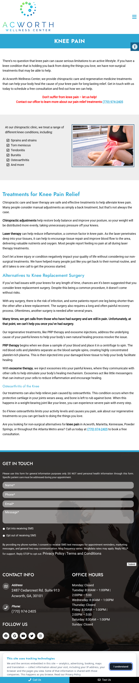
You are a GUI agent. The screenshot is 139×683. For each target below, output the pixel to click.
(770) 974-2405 (113, 102)
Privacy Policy (53, 553)
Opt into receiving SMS (20, 528)
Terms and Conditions (83, 553)
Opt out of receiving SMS (21, 535)
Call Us (36, 679)
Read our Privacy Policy (67, 674)
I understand (121, 666)
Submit (131, 564)
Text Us (106, 679)
